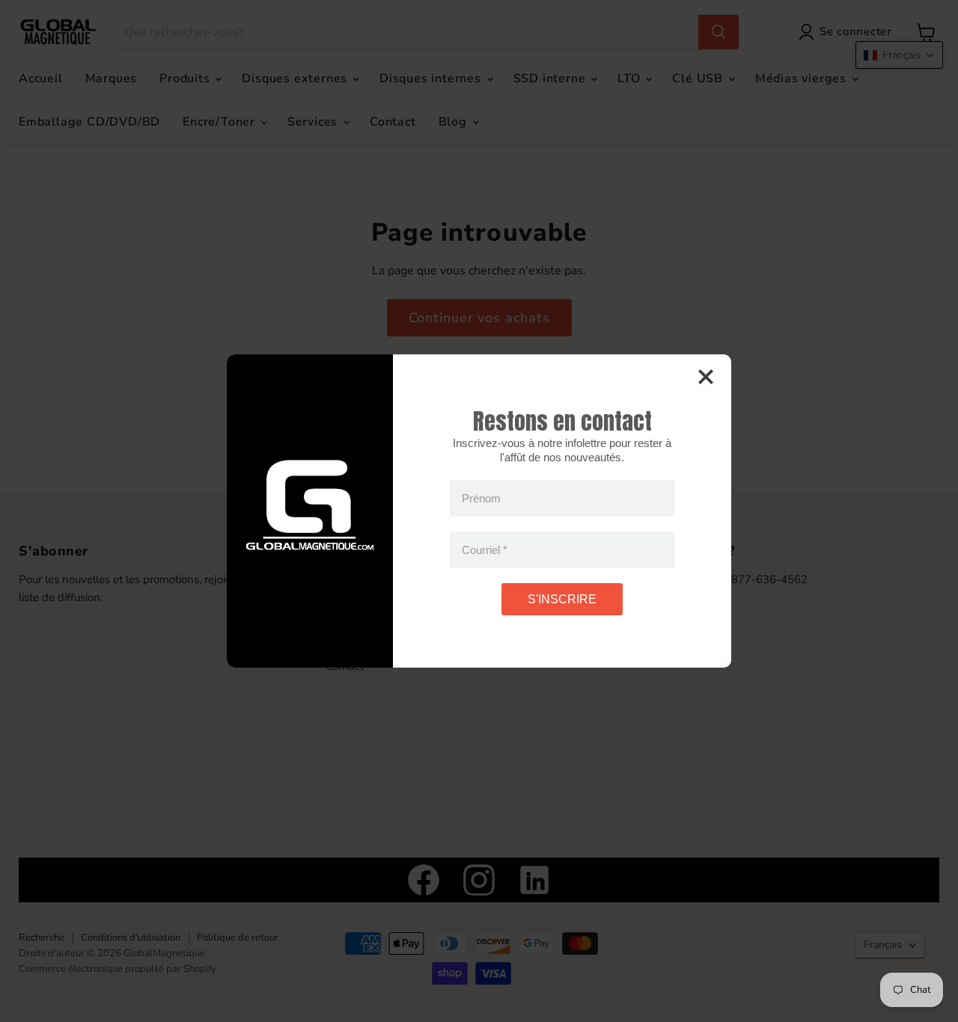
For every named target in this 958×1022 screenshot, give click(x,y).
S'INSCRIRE (562, 599)
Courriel (484, 549)
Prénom (481, 498)
